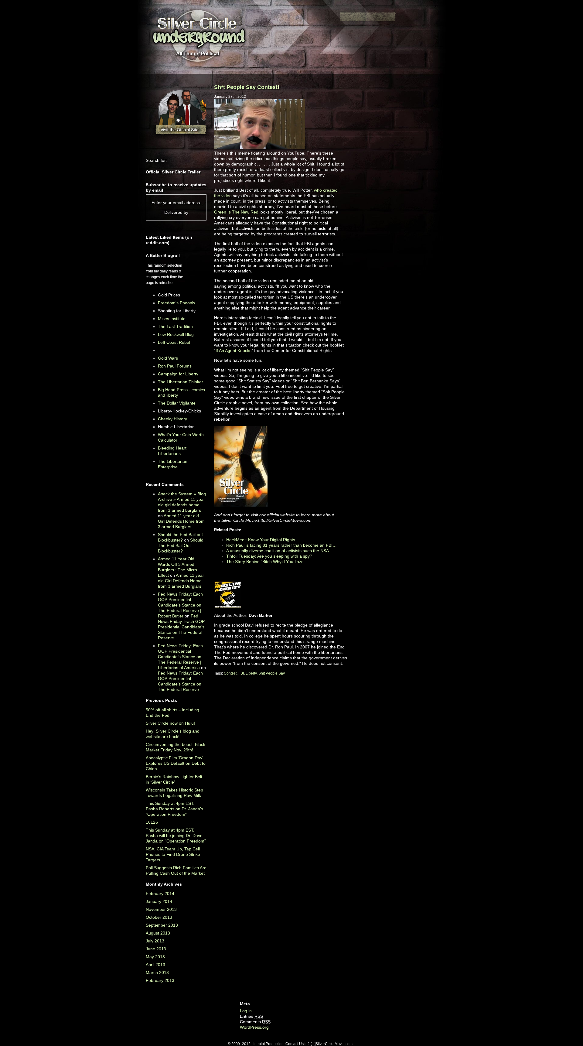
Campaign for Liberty (178, 373)
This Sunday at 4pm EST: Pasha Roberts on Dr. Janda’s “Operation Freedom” (174, 809)
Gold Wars (168, 358)
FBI (241, 673)
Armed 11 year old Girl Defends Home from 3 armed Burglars (181, 521)
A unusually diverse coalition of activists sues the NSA (277, 550)
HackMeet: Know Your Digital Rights (260, 539)
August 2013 (158, 933)
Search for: (156, 160)
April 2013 (155, 964)
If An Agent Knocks (233, 350)
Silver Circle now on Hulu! (170, 723)
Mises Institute (172, 318)
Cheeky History (172, 418)
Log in (246, 1010)
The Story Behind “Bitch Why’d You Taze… (267, 561)
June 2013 (156, 948)
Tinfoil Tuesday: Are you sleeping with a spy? (269, 556)
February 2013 (160, 980)
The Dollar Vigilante (177, 403)
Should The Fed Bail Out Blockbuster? (180, 545)
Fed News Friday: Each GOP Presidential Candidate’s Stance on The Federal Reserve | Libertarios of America (180, 656)
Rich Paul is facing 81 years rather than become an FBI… (281, 545)
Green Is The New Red (236, 212)
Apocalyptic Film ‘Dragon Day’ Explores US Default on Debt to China (176, 763)
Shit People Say (271, 673)
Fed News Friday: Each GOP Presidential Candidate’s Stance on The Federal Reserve (181, 627)
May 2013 (155, 956)
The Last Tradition (175, 326)
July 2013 (155, 940)
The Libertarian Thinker (180, 381)
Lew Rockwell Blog (176, 334)
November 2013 (161, 909)
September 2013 (162, 925)
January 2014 (159, 901)
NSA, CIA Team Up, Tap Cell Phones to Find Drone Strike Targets (173, 854)
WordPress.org (254, 1027)
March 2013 (157, 972)
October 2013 (159, 917)
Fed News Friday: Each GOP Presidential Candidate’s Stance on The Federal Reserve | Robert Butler (180, 605)
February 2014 (160, 893)
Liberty (251, 673)
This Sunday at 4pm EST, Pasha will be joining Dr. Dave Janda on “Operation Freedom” (176, 835)
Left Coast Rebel (174, 342)
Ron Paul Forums (175, 366)
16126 (152, 822)
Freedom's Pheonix (176, 302)
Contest (230, 673)
